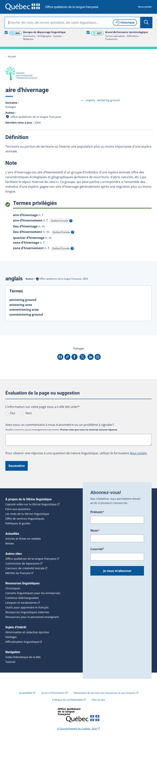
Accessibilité (25, 693)
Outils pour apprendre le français (27, 607)
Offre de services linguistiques (24, 518)
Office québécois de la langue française (71, 7)
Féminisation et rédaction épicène (27, 632)
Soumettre (16, 466)
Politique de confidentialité (67, 699)
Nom (95, 530)
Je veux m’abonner (117, 571)
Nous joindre (145, 6)
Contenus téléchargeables (22, 597)
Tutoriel (10, 661)
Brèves (9, 543)
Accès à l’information (53, 693)
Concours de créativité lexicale (24, 568)
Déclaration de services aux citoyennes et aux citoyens (104, 693)
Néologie (11, 637)
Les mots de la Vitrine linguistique (27, 513)
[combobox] (72, 22)
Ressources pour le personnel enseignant (32, 617)
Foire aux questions (17, 509)
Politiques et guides (18, 523)
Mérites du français (17, 573)
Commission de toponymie (22, 563)
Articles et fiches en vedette (23, 538)
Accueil (12, 56)
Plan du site (98, 699)
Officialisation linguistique (22, 641)
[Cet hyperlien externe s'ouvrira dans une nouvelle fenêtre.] (22, 6)
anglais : (103, 100)
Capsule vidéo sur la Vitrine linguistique (31, 504)
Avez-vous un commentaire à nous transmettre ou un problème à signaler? (59, 425)
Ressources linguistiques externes (27, 612)
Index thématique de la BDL (23, 657)
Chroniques (12, 588)
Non (29, 413)
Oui (12, 413)
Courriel (97, 549)
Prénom (97, 512)
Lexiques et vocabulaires (21, 602)
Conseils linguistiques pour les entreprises (32, 593)
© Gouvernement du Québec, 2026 (77, 728)
